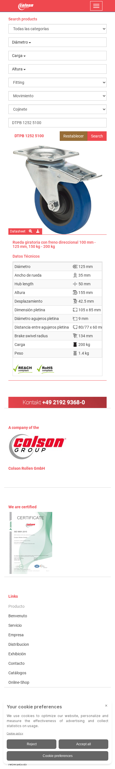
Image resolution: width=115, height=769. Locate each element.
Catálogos (17, 673)
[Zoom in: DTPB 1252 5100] (31, 231)
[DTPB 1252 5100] (57, 189)
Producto (16, 606)
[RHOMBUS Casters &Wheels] (26, 5)
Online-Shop (18, 682)
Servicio (15, 625)
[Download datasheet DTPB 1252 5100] (38, 231)
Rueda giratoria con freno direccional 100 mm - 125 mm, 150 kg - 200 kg (54, 244)
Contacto (16, 663)
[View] (57, 543)
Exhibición (17, 654)
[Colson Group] (37, 446)
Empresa (16, 635)
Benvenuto (17, 616)
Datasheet (17, 231)
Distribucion (18, 644)
